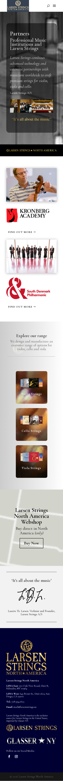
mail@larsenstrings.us (24, 707)
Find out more (20, 232)
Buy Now (31, 543)
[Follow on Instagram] (16, 756)
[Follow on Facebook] (9, 756)
